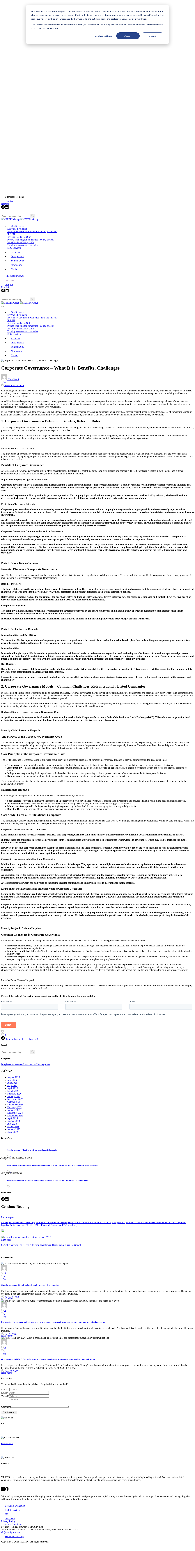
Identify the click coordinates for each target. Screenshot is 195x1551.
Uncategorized (43, 1064)
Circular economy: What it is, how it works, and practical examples (30, 1285)
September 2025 (15, 1104)
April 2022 (12, 1132)
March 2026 (13, 1091)
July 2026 (12, 1080)
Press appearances (14, 1064)
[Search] (32, 1052)
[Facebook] (3, 208)
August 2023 (13, 1121)
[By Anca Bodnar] (4, 1270)
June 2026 (12, 1082)
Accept (127, 36)
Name (5, 1389)
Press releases (29, 1064)
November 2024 (15, 1115)
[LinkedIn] (7, 208)
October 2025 (14, 1102)
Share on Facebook (14, 1039)
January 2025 (13, 1110)
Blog (3, 1064)
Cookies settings (103, 36)
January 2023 (13, 1129)
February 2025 (14, 1107)
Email (4, 1392)
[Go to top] (3, 1548)
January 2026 (13, 1096)
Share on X (33, 1039)
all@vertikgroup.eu (10, 1532)
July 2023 (12, 1123)
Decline (152, 36)
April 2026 (12, 1088)
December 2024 (15, 1113)
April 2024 (12, 1118)
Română (5, 203)
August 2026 (13, 1077)
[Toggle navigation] (2, 306)
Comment (6, 1407)
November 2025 (15, 1099)
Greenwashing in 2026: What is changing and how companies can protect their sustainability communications (48, 1359)
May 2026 (12, 1085)
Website (5, 1396)
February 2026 (14, 1093)
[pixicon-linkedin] (3, 1488)
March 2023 (13, 1126)
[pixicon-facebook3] (7, 1488)
